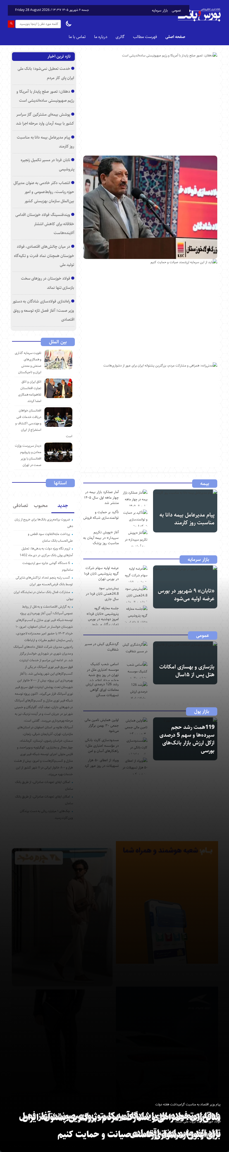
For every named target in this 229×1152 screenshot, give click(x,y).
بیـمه (204, 483)
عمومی (176, 10)
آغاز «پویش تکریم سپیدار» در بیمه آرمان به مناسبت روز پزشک (101, 537)
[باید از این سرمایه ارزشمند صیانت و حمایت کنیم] (150, 310)
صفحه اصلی (175, 37)
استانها (60, 483)
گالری (120, 37)
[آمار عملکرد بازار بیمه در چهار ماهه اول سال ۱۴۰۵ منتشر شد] (134, 497)
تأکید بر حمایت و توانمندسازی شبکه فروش (101, 514)
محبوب (41, 506)
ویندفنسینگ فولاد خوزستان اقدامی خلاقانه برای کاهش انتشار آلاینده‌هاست (44, 223)
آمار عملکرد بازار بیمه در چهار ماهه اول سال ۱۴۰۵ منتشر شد (101, 497)
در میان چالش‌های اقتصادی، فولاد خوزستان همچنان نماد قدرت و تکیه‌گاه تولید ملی (44, 255)
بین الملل (58, 342)
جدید (63, 506)
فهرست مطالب (145, 37)
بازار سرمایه (160, 10)
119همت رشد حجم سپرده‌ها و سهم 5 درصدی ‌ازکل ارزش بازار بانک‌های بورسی (186, 739)
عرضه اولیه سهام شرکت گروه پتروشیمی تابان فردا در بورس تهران (101, 573)
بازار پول (201, 711)
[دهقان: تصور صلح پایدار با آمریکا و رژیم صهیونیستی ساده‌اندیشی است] (150, 104)
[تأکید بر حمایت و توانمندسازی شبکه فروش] (134, 518)
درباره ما (100, 37)
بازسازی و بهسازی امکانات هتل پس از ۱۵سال (186, 671)
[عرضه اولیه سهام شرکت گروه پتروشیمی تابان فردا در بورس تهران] (134, 573)
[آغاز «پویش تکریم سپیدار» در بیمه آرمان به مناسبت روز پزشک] (134, 538)
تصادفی (20, 506)
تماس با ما (77, 37)
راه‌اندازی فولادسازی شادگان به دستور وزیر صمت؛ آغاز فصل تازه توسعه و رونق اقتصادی (43, 310)
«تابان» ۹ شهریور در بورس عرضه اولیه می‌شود (186, 595)
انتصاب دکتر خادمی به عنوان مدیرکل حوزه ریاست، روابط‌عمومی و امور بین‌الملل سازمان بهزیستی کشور (43, 192)
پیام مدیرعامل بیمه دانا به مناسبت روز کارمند (186, 519)
